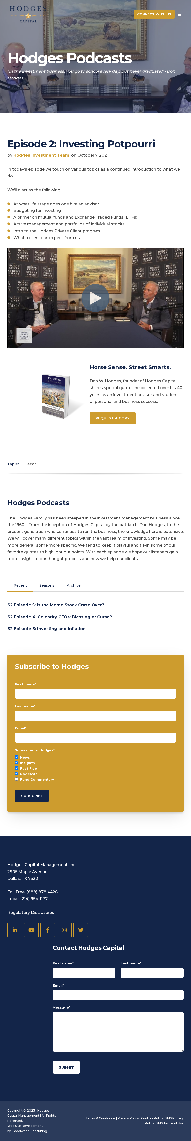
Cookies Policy (152, 1118)
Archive (74, 585)
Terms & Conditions (100, 1118)
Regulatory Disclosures (30, 912)
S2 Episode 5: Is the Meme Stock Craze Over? (55, 605)
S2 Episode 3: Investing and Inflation (46, 628)
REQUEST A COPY (113, 418)
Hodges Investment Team (41, 155)
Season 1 (32, 464)
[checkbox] (95, 768)
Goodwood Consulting (29, 1131)
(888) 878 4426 (42, 892)
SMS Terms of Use (170, 1123)
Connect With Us (154, 14)
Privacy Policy (128, 1118)
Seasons (46, 585)
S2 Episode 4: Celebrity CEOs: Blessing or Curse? (59, 617)
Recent (20, 585)
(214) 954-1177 (34, 898)
